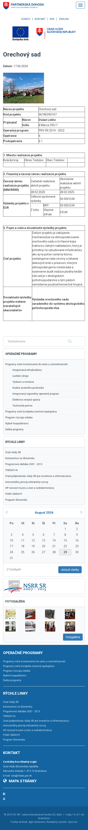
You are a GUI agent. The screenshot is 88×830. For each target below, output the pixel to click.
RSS (52, 19)
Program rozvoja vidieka (19, 417)
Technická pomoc (22, 405)
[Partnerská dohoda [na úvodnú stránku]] (23, 5)
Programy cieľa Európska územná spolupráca (31, 411)
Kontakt (40, 19)
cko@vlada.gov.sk (21, 775)
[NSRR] (25, 586)
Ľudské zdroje (20, 376)
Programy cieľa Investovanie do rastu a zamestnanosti (36, 364)
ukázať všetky (70, 569)
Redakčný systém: (57, 822)
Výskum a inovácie (23, 381)
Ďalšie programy (14, 429)
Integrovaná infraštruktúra (27, 370)
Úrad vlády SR (13, 452)
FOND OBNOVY (13, 494)
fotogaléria (73, 637)
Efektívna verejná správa (26, 399)
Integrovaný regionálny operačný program (35, 393)
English (64, 19)
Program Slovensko (16, 499)
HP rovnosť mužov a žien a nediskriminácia (29, 488)
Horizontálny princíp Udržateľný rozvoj (26, 482)
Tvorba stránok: (19, 822)
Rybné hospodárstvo (16, 423)
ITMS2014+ (11, 470)
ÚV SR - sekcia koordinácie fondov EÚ (34, 814)
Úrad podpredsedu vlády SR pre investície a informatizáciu (38, 476)
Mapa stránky (23, 781)
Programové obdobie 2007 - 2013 (23, 464)
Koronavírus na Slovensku (20, 458)
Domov (25, 19)
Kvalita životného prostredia (28, 387)
